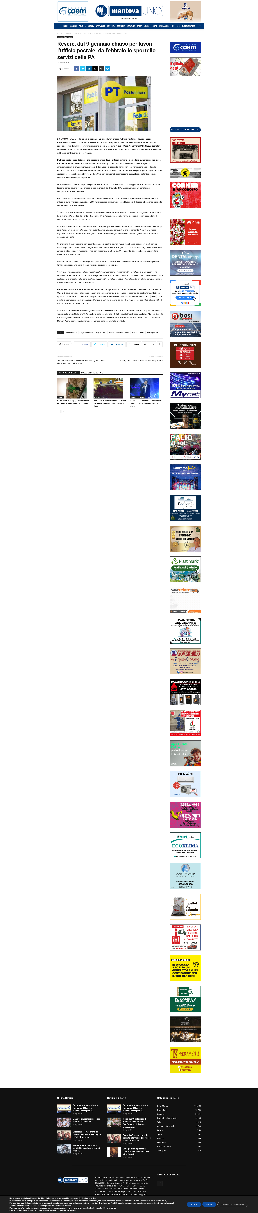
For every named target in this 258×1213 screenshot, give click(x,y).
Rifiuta (209, 1204)
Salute (154, 26)
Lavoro (146, 26)
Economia (121, 26)
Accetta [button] (194, 1204)
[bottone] (185, 129)
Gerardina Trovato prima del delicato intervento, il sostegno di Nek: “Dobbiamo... (87, 1134)
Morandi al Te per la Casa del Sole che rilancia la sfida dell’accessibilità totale (146, 403)
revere (134, 332)
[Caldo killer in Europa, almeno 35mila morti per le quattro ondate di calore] (74, 388)
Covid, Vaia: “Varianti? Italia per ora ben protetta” (141, 360)
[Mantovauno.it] (129, 11)
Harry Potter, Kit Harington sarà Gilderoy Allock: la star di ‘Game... (86, 1148)
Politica (82, 26)
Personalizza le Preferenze (232, 1204)
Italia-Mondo (164, 26)
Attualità (131, 26)
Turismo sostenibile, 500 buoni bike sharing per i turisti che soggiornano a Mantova (81, 362)
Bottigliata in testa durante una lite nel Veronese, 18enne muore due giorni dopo (110, 403)
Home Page (68, 37)
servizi (141, 332)
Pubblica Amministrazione (119, 332)
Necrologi (176, 26)
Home (65, 26)
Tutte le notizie (188, 26)
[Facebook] (160, 1183)
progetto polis (101, 332)
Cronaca (73, 26)
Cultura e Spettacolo (96, 26)
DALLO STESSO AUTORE (92, 373)
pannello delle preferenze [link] (105, 1208)
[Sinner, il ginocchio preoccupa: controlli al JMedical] (64, 1122)
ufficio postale (152, 332)
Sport (139, 26)
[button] (199, 26)
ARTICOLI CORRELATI (68, 373)
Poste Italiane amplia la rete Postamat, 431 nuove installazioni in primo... (85, 1108)
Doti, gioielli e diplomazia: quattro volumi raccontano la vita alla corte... (136, 1151)
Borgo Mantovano (86, 332)
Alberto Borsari (71, 332)
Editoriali (111, 26)
